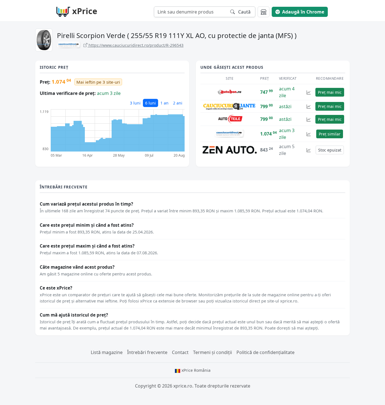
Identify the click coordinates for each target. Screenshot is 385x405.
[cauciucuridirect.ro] (229, 133)
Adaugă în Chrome (303, 12)
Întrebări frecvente (147, 352)
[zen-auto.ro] (230, 149)
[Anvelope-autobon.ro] (229, 92)
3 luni (135, 103)
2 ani (177, 103)
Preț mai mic (330, 92)
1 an (164, 103)
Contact (180, 352)
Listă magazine (107, 352)
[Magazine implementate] (263, 11)
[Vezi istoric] (308, 92)
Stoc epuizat (329, 150)
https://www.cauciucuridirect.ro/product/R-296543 (135, 45)
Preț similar (329, 134)
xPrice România (195, 370)
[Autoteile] (229, 119)
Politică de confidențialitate (265, 352)
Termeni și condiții (212, 352)
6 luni (150, 103)
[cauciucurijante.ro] (230, 106)
